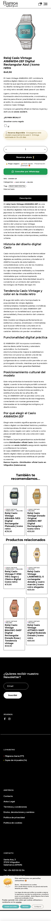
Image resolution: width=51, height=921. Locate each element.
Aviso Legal (9, 801)
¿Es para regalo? (12, 117)
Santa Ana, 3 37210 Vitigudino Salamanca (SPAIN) (13, 862)
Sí (8, 127)
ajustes (18, 902)
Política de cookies (13, 823)
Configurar (37, 907)
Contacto (8, 796)
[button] (14, 499)
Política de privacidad (14, 817)
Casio (12, 189)
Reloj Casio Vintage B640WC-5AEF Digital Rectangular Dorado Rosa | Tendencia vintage (13, 634)
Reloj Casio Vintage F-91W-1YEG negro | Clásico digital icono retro (13, 576)
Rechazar (25, 907)
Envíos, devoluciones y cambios (19, 812)
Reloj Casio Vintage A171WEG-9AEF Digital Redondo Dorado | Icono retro (36, 631)
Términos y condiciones (15, 807)
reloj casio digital (17, 186)
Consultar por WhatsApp (27, 171)
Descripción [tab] (25, 198)
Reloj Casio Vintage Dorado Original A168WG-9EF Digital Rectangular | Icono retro (36, 521)
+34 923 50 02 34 (16, 870)
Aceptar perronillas (11, 907)
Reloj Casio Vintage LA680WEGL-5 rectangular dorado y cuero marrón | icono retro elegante (35, 579)
